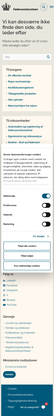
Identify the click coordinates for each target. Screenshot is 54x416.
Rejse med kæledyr (19, 81)
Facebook (12, 285)
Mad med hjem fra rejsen (22, 105)
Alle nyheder (15, 99)
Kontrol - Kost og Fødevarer (24, 142)
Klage (11, 406)
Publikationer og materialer (20, 332)
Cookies (12, 388)
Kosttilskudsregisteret (21, 87)
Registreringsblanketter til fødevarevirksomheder (19, 349)
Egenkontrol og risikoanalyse (25, 136)
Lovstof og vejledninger (18, 323)
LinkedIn (11, 280)
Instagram (12, 290)
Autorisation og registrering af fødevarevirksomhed (25, 128)
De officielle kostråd (19, 75)
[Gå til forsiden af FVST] (19, 7)
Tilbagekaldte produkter (22, 93)
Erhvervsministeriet (16, 366)
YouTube (11, 304)
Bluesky (11, 300)
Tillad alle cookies (27, 246)
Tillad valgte (27, 255)
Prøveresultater (14, 337)
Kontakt (9, 374)
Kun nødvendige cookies (27, 265)
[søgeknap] (48, 57)
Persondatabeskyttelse (20, 394)
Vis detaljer (39, 236)
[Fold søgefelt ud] (43, 7)
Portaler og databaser (17, 327)
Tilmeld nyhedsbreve (17, 342)
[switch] (46, 205)
